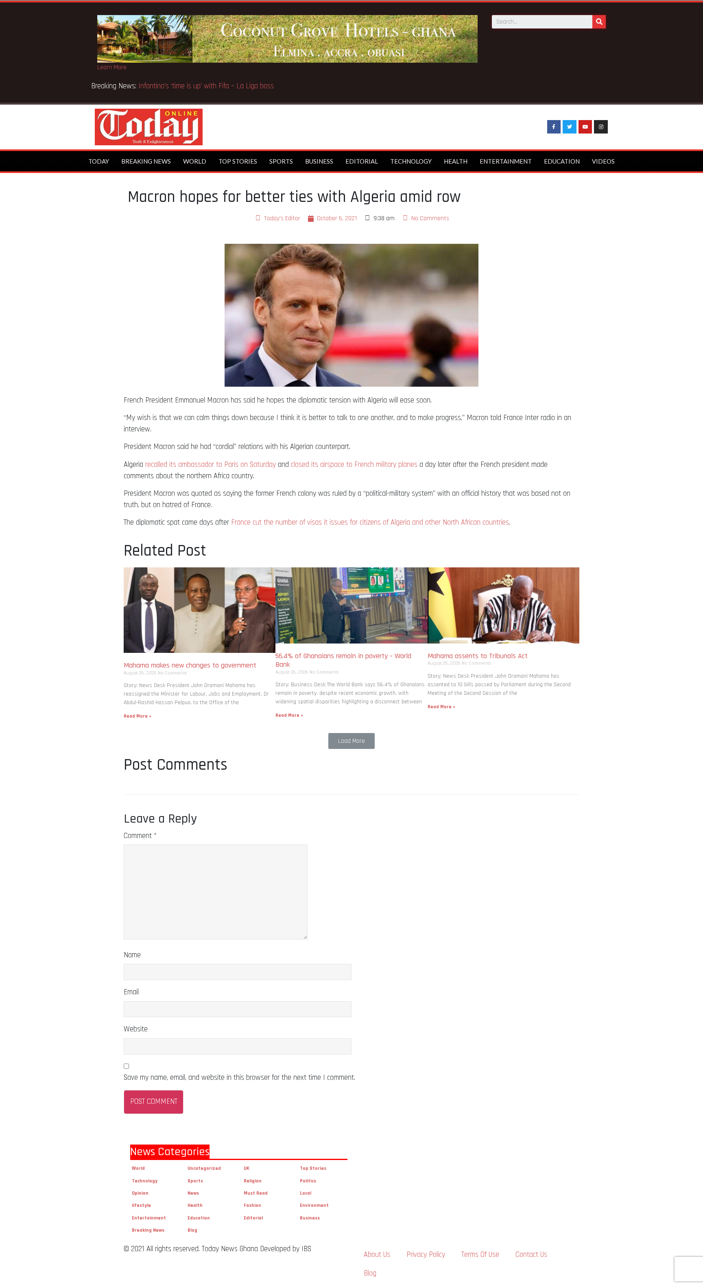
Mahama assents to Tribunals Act (479, 656)
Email (131, 992)
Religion (253, 1181)
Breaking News (146, 161)
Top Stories (237, 161)
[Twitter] (569, 127)
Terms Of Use (480, 1254)
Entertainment (506, 161)
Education (562, 161)
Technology (411, 161)
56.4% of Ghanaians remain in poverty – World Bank (343, 660)
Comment (140, 835)
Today (98, 161)
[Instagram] (601, 127)
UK (246, 1168)
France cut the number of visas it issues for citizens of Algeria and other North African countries (370, 522)
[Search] (599, 21)
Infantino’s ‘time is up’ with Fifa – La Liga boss (207, 86)
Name (132, 955)
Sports (281, 161)
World (194, 161)
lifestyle (141, 1205)
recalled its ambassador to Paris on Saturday (210, 464)
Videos (603, 161)
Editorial (361, 161)
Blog (192, 1230)
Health (455, 161)
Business (319, 161)
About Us (377, 1254)
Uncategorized (204, 1168)
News (193, 1193)
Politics (308, 1181)
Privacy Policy (425, 1254)
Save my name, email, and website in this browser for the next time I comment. (239, 1077)
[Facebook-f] (554, 127)
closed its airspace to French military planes (354, 464)
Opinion (140, 1193)
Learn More (112, 67)
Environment (314, 1205)
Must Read (256, 1193)
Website (136, 1029)
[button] (351, 741)
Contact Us (531, 1254)
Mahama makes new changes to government (191, 665)
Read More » (137, 716)
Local (305, 1193)
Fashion (252, 1205)
